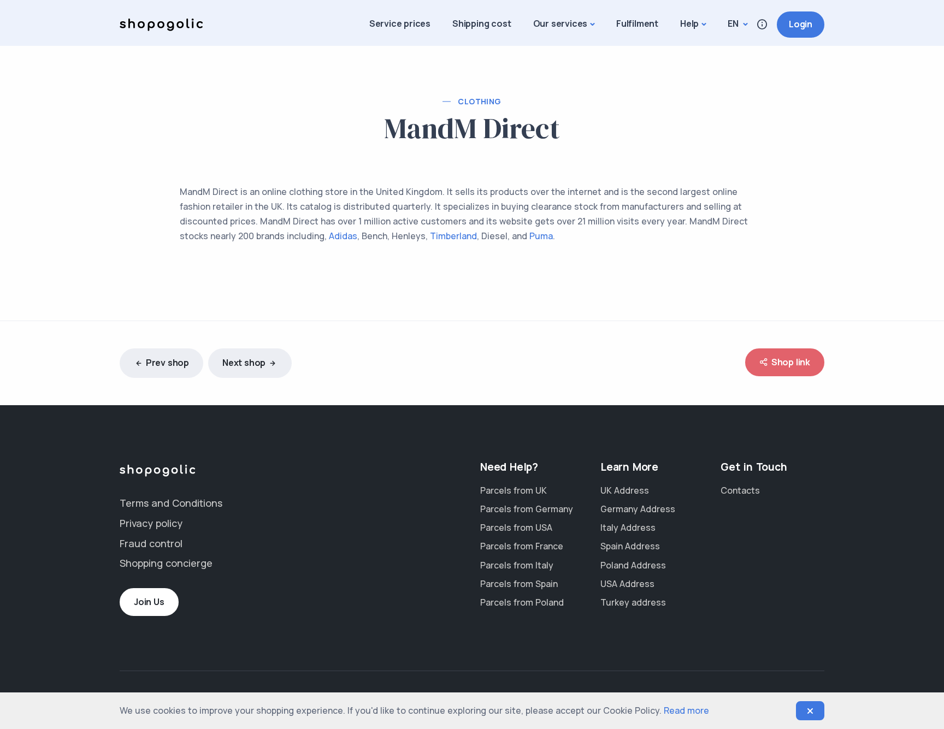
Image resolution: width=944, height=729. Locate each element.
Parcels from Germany (526, 509)
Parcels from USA (516, 527)
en (734, 23)
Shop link (790, 362)
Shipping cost (481, 23)
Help (689, 23)
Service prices (399, 23)
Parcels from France (521, 546)
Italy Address (628, 527)
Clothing (479, 101)
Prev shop (167, 363)
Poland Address (633, 565)
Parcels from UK (513, 490)
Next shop (244, 363)
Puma (541, 236)
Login (800, 24)
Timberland (453, 236)
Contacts (740, 490)
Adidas (343, 236)
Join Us (149, 602)
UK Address (624, 490)
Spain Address (630, 546)
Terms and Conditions (171, 502)
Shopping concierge (166, 563)
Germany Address (637, 509)
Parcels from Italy (516, 565)
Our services (560, 23)
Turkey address (633, 602)
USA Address (627, 584)
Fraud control (151, 543)
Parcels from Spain (519, 584)
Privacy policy (151, 523)
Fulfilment (637, 23)
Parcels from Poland (522, 602)
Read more (686, 710)
